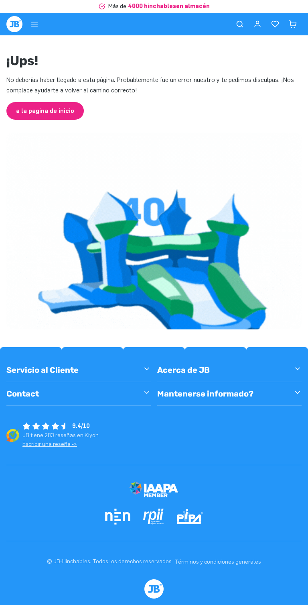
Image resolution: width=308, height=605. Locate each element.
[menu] (34, 24)
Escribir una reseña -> (49, 444)
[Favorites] (275, 24)
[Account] (257, 24)
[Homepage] (14, 24)
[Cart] (293, 24)
